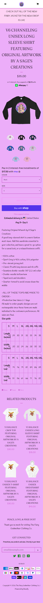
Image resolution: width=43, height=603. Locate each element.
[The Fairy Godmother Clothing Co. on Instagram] (23, 556)
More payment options (21, 214)
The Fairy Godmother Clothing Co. (28, 585)
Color (4, 175)
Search (21, 564)
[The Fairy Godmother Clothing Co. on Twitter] (14, 556)
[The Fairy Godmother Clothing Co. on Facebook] (19, 556)
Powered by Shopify (21, 589)
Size (3, 186)
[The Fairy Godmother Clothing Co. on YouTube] (28, 556)
